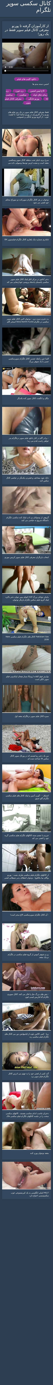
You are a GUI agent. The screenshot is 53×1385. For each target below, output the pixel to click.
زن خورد (19, 91)
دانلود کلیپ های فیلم (26, 79)
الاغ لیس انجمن (37, 91)
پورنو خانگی (33, 99)
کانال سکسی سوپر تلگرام (28, 6)
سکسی (22, 95)
